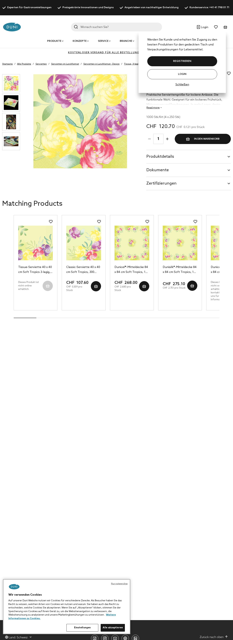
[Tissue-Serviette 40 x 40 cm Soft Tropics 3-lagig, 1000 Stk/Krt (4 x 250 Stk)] (35, 243)
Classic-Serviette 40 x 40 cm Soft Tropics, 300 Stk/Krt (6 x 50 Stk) (83, 270)
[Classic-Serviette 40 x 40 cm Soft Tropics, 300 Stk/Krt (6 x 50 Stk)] (83, 243)
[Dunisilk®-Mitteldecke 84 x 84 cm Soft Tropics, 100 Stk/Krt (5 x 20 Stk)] (180, 243)
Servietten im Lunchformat (65, 64)
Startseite (7, 64)
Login (182, 74)
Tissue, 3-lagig (132, 64)
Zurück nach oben (212, 637)
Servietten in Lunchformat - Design (101, 64)
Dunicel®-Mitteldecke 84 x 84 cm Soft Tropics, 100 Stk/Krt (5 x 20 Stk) (131, 270)
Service (103, 41)
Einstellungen (82, 627)
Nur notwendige (119, 583)
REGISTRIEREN (182, 61)
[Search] (76, 27)
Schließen (182, 84)
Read (153, 107)
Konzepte (80, 41)
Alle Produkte (24, 64)
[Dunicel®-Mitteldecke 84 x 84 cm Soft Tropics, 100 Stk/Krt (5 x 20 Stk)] (131, 243)
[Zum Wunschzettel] (216, 27)
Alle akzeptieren (113, 627)
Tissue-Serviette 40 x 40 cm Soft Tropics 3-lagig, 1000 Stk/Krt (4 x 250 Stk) (35, 270)
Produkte (54, 41)
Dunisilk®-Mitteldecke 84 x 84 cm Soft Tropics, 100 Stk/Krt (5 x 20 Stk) (180, 270)
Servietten (41, 64)
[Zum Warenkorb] (225, 27)
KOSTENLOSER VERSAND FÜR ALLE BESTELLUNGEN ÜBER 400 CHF (116, 52)
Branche (126, 41)
